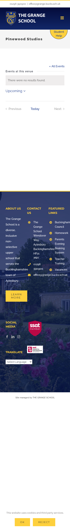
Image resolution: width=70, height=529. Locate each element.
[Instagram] (18, 336)
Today (35, 109)
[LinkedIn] (12, 336)
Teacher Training (59, 261)
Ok (22, 522)
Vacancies (59, 269)
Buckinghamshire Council (59, 224)
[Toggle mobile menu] (62, 18)
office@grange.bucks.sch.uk (44, 3)
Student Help (59, 33)
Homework (59, 232)
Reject (44, 522)
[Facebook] (7, 336)
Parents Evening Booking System (59, 246)
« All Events (56, 66)
